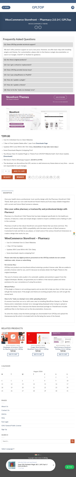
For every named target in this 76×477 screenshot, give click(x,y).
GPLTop (38, 7)
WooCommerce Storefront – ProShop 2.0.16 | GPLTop (63, 348)
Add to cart (19, 171)
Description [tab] (7, 193)
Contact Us (5, 410)
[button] (6, 7)
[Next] (74, 347)
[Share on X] (36, 177)
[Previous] (1, 347)
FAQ (3, 418)
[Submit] (73, 441)
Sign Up (4, 429)
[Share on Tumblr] (54, 177)
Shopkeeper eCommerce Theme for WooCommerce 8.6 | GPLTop (13, 348)
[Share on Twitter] (40, 177)
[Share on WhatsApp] (29, 177)
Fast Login (4, 422)
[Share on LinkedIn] (51, 177)
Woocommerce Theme (38, 24)
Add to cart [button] (13, 354)
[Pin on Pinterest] (47, 177)
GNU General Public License (11, 425)
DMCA (3, 414)
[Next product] (36, 27)
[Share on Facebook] (33, 177)
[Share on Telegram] (58, 177)
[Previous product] (39, 27)
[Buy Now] (30, 465)
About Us (4, 406)
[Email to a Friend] (44, 177)
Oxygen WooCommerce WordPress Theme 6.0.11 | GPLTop (37, 348)
